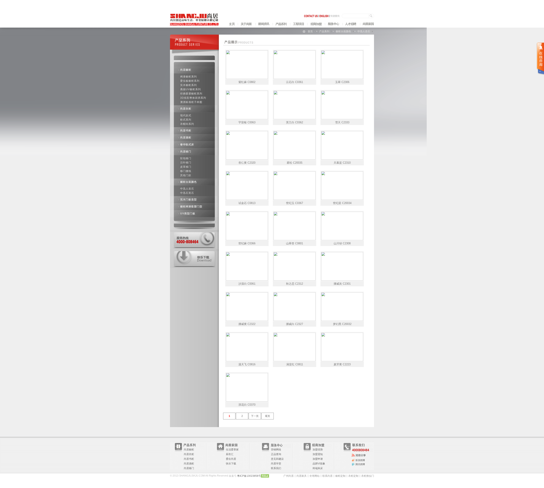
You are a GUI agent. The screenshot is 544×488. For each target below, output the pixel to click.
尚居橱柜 (185, 69)
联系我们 (276, 468)
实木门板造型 (188, 199)
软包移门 (185, 158)
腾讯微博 (358, 454)
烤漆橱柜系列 (188, 76)
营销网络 (276, 449)
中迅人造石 (363, 31)
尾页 (267, 416)
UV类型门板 (187, 213)
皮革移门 (185, 166)
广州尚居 (288, 475)
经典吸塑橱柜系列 (191, 93)
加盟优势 (318, 449)
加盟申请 (318, 458)
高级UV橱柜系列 (190, 89)
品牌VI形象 (319, 463)
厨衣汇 (230, 454)
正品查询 (276, 454)
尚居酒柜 (185, 137)
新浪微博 (358, 449)
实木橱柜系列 (188, 85)
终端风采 (318, 468)
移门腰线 (185, 171)
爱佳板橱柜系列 (190, 80)
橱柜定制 (340, 475)
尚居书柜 (185, 130)
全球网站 (314, 475)
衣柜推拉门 (367, 475)
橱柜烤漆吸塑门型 (191, 206)
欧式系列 (185, 119)
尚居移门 (185, 151)
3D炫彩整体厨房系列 (193, 97)
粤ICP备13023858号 (249, 475)
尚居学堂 (276, 463)
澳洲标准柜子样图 (191, 102)
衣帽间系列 (187, 123)
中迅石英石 (187, 192)
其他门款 (185, 175)
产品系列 (324, 31)
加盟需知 (318, 454)
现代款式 (185, 115)
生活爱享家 (232, 449)
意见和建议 (277, 458)
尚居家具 (301, 475)
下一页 (255, 416)
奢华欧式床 (187, 144)
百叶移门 (185, 162)
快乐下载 (231, 463)
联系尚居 (327, 475)
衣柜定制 (353, 475)
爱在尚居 (231, 458)
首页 (310, 31)
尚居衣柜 (185, 108)
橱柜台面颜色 (343, 31)
